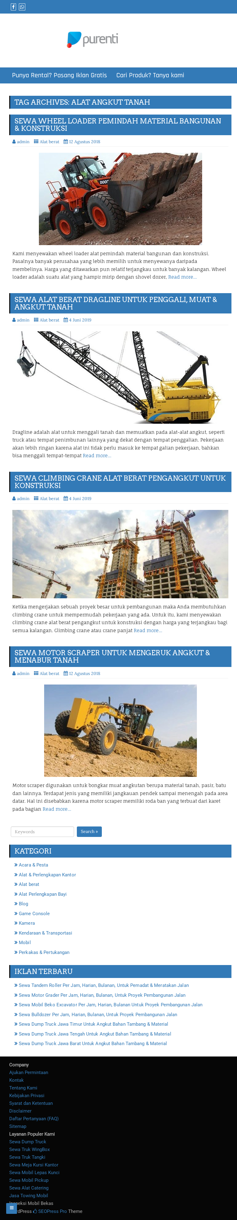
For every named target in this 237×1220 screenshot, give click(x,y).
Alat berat (49, 141)
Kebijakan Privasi (26, 1095)
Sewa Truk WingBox (29, 1149)
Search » (89, 831)
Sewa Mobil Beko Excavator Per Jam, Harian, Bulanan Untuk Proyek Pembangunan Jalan (110, 1005)
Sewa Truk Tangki (27, 1157)
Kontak (16, 1080)
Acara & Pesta (33, 865)
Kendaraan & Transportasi (45, 933)
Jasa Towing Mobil (28, 1195)
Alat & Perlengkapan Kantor (47, 875)
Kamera (27, 923)
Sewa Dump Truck (27, 1142)
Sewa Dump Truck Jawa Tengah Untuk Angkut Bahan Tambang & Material (95, 1034)
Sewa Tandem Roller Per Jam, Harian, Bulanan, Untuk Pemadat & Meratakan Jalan (104, 985)
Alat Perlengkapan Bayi (43, 894)
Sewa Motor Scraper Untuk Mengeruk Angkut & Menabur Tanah (112, 656)
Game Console (34, 913)
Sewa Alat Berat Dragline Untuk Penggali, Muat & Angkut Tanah (116, 303)
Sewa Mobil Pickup (28, 1180)
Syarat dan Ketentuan (31, 1103)
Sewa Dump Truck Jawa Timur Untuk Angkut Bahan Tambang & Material (93, 1024)
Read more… (182, 277)
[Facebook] (12, 7)
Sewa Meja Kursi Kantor (33, 1165)
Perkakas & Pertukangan (44, 952)
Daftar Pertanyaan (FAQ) (34, 1118)
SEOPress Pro (52, 1211)
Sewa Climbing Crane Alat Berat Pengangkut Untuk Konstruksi (120, 482)
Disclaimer (20, 1111)
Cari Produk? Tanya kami (150, 75)
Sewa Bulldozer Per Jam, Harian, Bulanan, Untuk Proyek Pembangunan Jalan (98, 1014)
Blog (23, 904)
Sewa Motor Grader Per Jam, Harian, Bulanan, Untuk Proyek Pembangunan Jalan (102, 995)
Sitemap (17, 1126)
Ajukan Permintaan (28, 1072)
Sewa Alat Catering (28, 1188)
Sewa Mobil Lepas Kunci (34, 1172)
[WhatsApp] (21, 7)
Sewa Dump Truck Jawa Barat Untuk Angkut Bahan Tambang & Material (93, 1043)
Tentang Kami (23, 1088)
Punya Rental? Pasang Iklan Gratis (59, 75)
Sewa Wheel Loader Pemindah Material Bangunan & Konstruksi (118, 124)
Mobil (25, 942)
